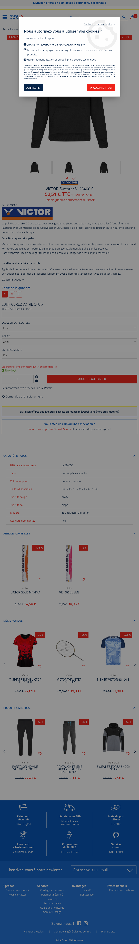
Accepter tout (102, 87)
